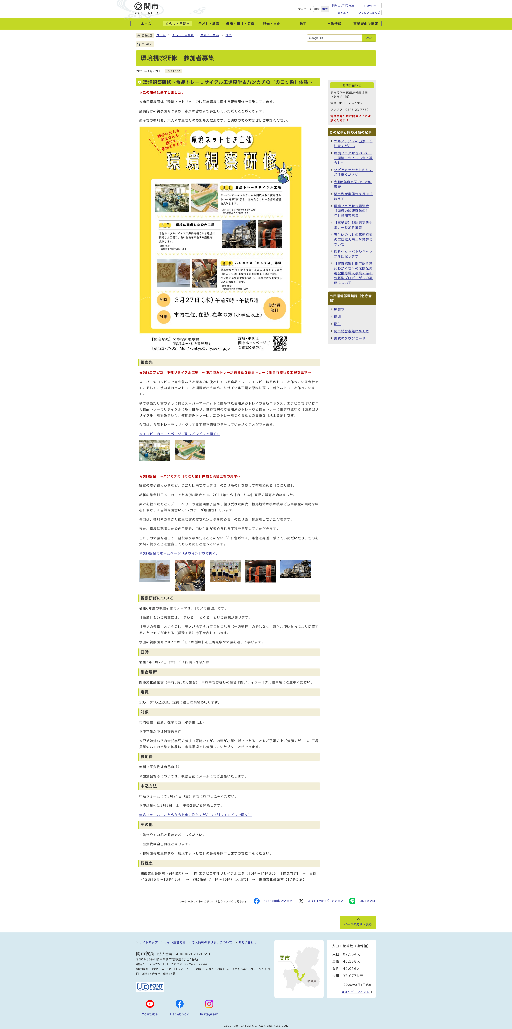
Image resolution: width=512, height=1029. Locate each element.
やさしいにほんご (369, 12)
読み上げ (343, 12)
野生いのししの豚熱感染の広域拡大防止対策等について (353, 239)
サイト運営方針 (175, 942)
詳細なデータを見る (356, 992)
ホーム (161, 35)
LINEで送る (367, 900)
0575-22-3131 (157, 964)
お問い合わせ (247, 942)
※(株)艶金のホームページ (179, 553)
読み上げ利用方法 (343, 5)
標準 (317, 9)
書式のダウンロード (350, 338)
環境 (229, 35)
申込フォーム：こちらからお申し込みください (195, 814)
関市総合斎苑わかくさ (351, 331)
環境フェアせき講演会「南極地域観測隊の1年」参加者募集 (351, 210)
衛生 (337, 324)
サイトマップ (148, 942)
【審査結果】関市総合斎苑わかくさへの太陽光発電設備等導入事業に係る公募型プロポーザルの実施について (353, 273)
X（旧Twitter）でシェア (326, 900)
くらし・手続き (183, 35)
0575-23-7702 (350, 103)
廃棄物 (339, 309)
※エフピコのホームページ (179, 434)
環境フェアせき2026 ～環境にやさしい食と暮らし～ (353, 158)
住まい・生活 (209, 35)
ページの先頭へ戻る (358, 924)
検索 (369, 37)
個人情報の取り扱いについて (212, 942)
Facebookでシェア (278, 900)
